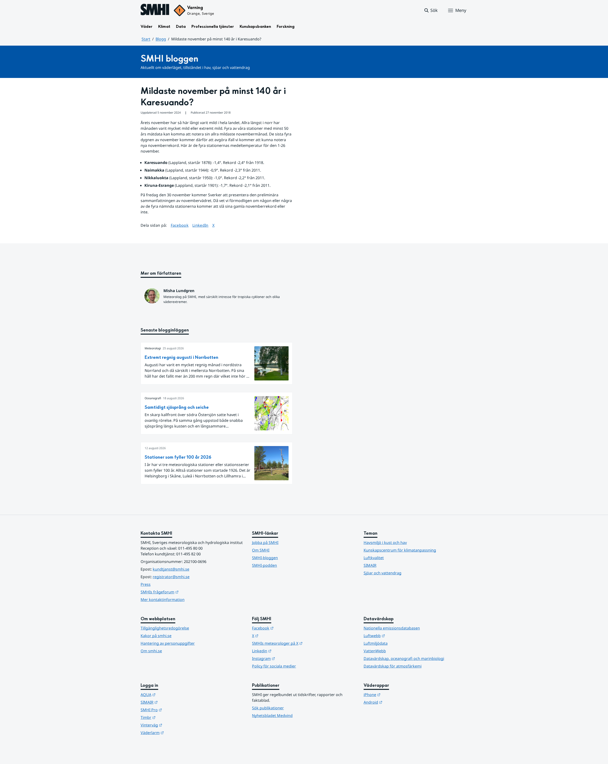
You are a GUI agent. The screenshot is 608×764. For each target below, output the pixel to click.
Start (146, 39)
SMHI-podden (264, 565)
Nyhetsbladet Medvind (272, 715)
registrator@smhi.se (171, 576)
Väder (146, 26)
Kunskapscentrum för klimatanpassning (400, 550)
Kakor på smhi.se (156, 635)
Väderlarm (175, 732)
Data (181, 26)
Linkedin (285, 650)
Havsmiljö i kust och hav (385, 542)
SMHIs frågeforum (183, 592)
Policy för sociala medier (274, 666)
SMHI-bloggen (265, 557)
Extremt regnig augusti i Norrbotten (181, 357)
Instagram (287, 658)
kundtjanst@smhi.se (171, 569)
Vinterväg (175, 725)
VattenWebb (375, 650)
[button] (431, 10)
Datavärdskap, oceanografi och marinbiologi (404, 658)
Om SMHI (260, 550)
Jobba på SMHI (265, 542)
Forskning (285, 26)
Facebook (180, 225)
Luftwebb (398, 635)
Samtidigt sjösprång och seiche (177, 407)
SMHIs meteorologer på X (300, 643)
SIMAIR (370, 565)
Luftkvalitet (374, 557)
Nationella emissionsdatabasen (392, 628)
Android (396, 702)
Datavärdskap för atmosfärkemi (393, 666)
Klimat (164, 26)
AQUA (171, 694)
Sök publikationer (268, 708)
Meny (460, 10)
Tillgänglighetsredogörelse (165, 628)
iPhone (395, 694)
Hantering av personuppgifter (168, 643)
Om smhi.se (151, 650)
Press (146, 584)
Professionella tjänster (212, 26)
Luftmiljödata (376, 643)
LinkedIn (200, 225)
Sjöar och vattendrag (382, 573)
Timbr (171, 717)
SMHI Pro (175, 709)
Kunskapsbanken (255, 26)
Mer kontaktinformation (163, 599)
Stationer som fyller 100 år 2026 (178, 457)
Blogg (161, 39)
